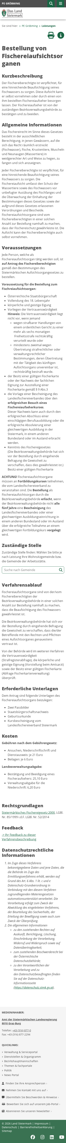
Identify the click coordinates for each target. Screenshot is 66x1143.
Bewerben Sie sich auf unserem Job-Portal (33, 1104)
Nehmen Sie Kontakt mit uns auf (26, 1090)
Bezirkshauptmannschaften (21, 1061)
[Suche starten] (61, 570)
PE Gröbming (30, 26)
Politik (8, 1070)
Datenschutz (9, 1127)
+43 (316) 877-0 (21, 1030)
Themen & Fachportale (18, 1065)
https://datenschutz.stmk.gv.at (33, 987)
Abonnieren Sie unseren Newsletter (28, 1111)
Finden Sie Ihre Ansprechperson (26, 1083)
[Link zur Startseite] (12, 13)
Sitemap (7, 1131)
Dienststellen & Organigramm (22, 1056)
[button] (51, 3)
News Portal (11, 1075)
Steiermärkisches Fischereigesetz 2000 (28, 813)
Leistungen (49, 26)
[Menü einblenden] (60, 3)
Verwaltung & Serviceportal (21, 1052)
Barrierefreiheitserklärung (36, 1127)
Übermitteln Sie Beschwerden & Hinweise (32, 1097)
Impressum (41, 1123)
